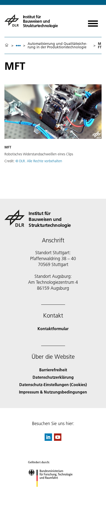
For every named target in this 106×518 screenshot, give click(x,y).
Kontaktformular (53, 328)
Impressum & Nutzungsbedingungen (53, 391)
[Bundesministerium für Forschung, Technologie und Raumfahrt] (53, 492)
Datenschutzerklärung (53, 377)
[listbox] (18, 45)
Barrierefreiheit (53, 369)
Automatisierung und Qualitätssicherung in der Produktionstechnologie (57, 45)
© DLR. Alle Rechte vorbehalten (39, 161)
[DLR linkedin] (48, 439)
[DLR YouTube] (57, 439)
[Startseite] (6, 45)
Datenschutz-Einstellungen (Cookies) (53, 384)
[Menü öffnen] (93, 22)
